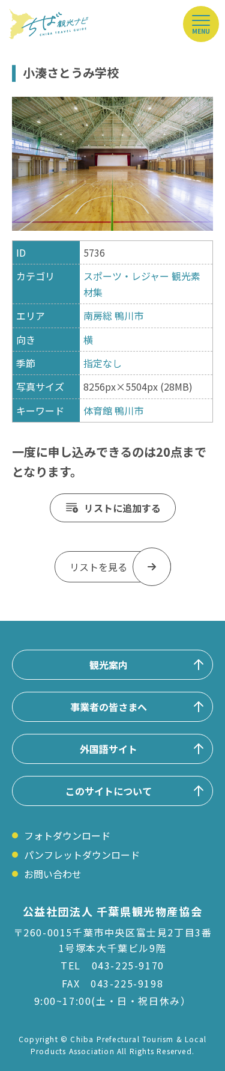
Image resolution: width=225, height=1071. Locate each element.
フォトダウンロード (67, 835)
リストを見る (98, 567)
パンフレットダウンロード (82, 854)
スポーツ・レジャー (126, 276)
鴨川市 (129, 315)
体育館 (97, 410)
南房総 (97, 315)
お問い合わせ (53, 874)
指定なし (102, 363)
